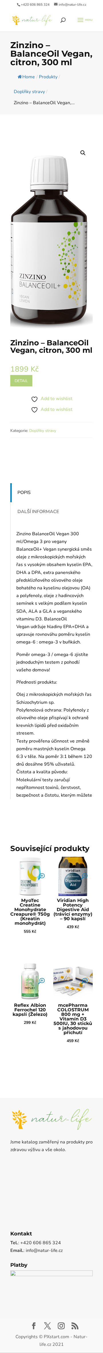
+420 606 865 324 (35, 4)
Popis (24, 492)
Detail (21, 381)
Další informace (38, 512)
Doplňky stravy (42, 430)
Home (28, 77)
